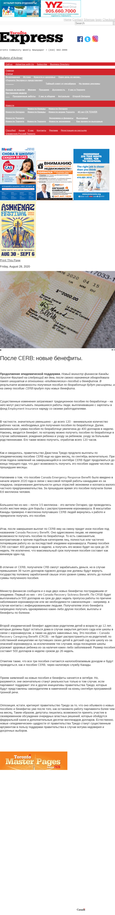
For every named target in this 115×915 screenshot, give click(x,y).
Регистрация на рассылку (74, 130)
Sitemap (89, 19)
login (98, 19)
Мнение (32, 89)
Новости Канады (37, 108)
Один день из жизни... (69, 77)
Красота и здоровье (44, 77)
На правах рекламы (89, 83)
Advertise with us (12, 893)
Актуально (64, 96)
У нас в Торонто (76, 89)
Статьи (9, 73)
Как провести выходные (89, 121)
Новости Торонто (15, 118)
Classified (11, 130)
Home (68, 19)
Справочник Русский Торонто (20, 133)
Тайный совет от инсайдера (61, 83)
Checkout (109, 19)
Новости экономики (59, 121)
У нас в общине (47, 96)
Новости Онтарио (15, 111)
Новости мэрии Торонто (62, 111)
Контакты (41, 130)
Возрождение (13, 77)
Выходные (82, 118)
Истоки (27, 77)
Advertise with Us (24, 64)
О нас (31, 130)
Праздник (44, 89)
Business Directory (59, 64)
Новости (10, 105)
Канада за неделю (15, 89)
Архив (22, 130)
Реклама (53, 130)
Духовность (58, 89)
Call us (9, 64)
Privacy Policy (13, 913)
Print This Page (10, 260)
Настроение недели (16, 92)
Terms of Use (3, 913)
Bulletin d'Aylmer (11, 58)
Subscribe (42, 64)
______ (10, 83)
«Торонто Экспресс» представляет (24, 80)
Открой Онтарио (81, 96)
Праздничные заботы (24, 96)
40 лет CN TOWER (87, 111)
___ (8, 96)
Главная (10, 70)
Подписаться (8, 853)
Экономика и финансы (61, 118)
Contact (77, 19)
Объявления (8, 864)
